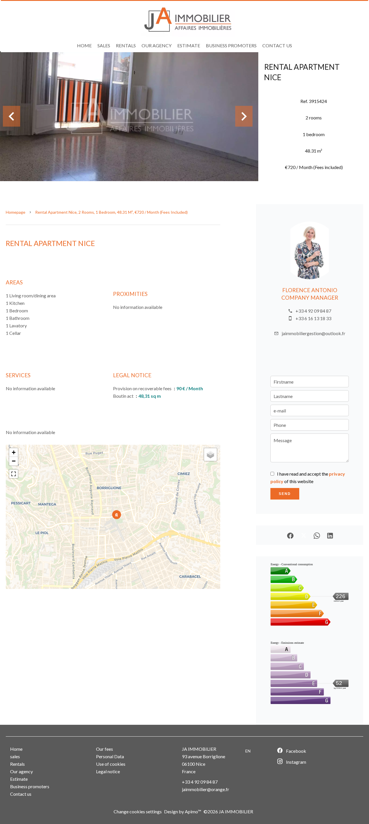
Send (285, 494)
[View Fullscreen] (13, 474)
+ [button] (14, 452)
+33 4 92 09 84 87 (313, 311)
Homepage (15, 212)
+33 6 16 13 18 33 (313, 318)
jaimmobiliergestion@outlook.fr (313, 333)
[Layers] (210, 454)
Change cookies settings (138, 811)
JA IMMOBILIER (199, 749)
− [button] (14, 461)
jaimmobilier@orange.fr (205, 789)
